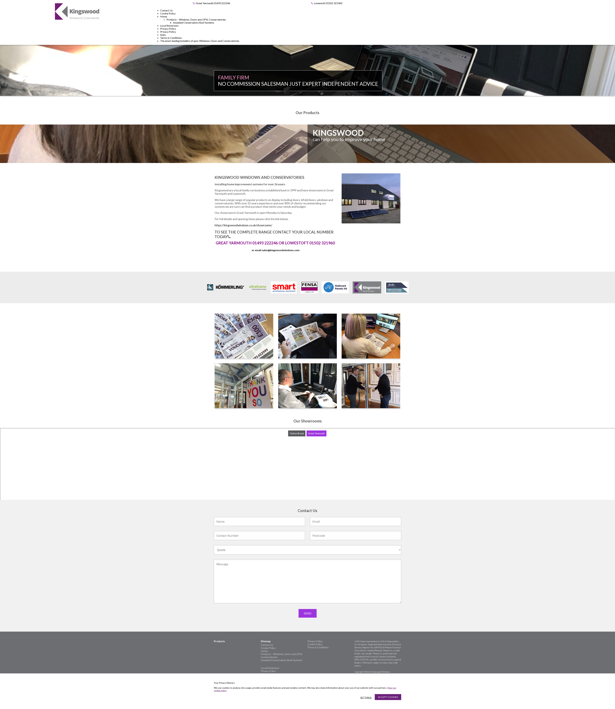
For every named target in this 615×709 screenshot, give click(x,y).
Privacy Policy (168, 28)
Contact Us (166, 10)
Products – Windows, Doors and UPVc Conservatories (196, 19)
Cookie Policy (168, 13)
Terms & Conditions (171, 37)
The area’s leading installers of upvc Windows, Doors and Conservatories (199, 40)
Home (163, 16)
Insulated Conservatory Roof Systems (193, 22)
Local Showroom (169, 25)
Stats (163, 34)
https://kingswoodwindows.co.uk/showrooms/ (243, 225)
